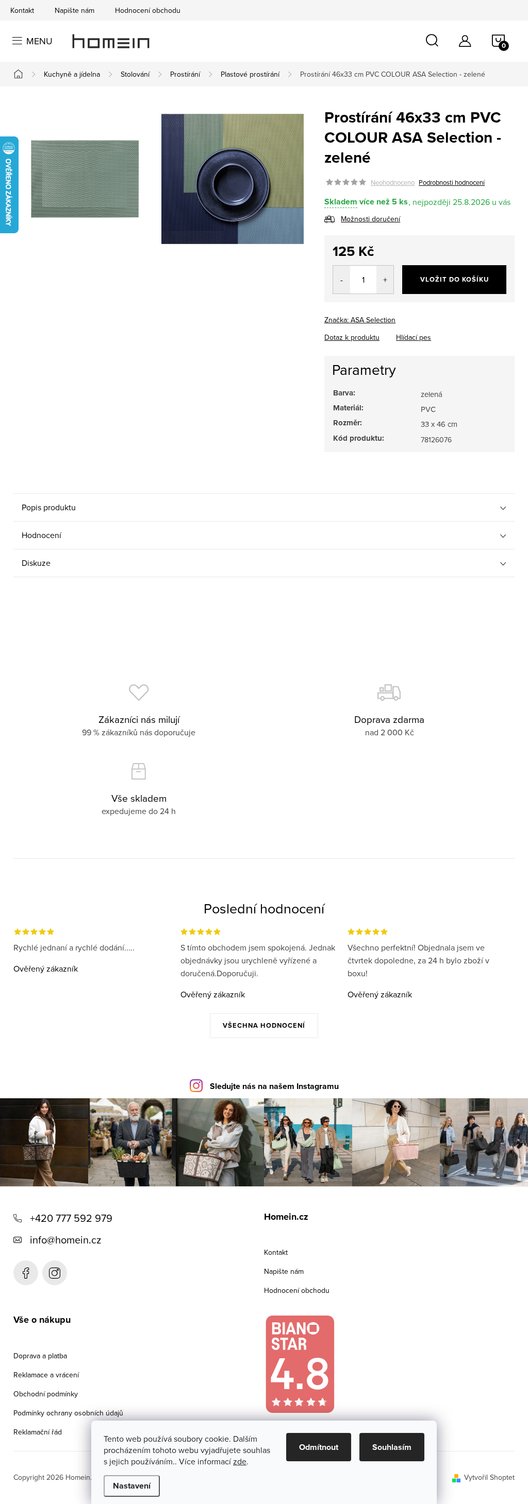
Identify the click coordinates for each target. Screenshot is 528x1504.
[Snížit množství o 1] (341, 279)
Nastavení (132, 1486)
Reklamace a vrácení (46, 1374)
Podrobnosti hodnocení (452, 182)
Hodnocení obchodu (147, 10)
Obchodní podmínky (45, 1393)
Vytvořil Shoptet (489, 1477)
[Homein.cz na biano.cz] (299, 1364)
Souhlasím (391, 1447)
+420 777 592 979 (71, 1218)
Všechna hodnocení (264, 1025)
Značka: (359, 320)
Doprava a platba (40, 1355)
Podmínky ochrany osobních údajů (68, 1412)
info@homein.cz (65, 1239)
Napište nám (74, 10)
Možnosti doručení (370, 219)
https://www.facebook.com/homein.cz (25, 1272)
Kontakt (22, 10)
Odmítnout (318, 1447)
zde (239, 1461)
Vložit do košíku (454, 279)
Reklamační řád (37, 1432)
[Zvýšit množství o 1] (384, 279)
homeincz (54, 1272)
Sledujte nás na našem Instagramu (274, 1086)
